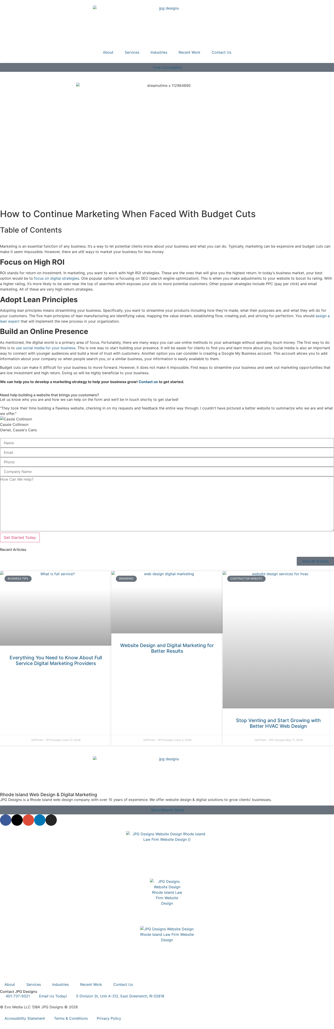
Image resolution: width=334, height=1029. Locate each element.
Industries (159, 52)
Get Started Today (20, 537)
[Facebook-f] (5, 820)
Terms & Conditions (71, 1018)
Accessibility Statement (25, 1018)
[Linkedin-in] (39, 820)
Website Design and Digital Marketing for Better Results (167, 648)
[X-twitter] (17, 820)
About (108, 52)
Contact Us (221, 52)
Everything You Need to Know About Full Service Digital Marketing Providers (56, 660)
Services (132, 52)
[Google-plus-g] (28, 820)
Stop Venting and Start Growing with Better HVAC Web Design (278, 723)
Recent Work (189, 52)
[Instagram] (51, 820)
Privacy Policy (109, 1018)
